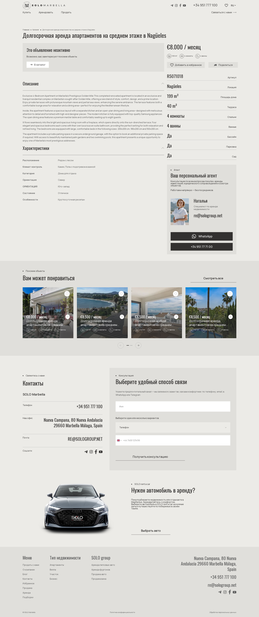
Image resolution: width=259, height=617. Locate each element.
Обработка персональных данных (222, 612)
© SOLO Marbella (29, 612)
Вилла (53, 569)
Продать (66, 12)
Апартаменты (57, 564)
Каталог (36, 30)
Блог (25, 574)
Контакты (27, 578)
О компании (29, 569)
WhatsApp (205, 236)
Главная (26, 30)
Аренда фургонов (100, 569)
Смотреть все (213, 278)
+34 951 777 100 (205, 5)
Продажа (27, 588)
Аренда (27, 592)
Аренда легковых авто (103, 564)
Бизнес (53, 578)
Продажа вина (98, 578)
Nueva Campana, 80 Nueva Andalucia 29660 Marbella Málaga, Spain (208, 563)
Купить (27, 12)
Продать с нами (31, 564)
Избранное (28, 583)
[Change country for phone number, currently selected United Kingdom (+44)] (119, 440)
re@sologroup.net (208, 215)
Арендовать (46, 12)
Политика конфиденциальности (122, 612)
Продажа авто (98, 574)
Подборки (28, 597)
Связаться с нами (221, 12)
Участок (54, 574)
